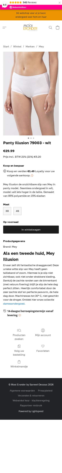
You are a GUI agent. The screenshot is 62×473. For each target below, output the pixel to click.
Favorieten (42, 350)
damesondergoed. (14, 303)
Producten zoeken (19, 336)
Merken (30, 46)
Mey (41, 46)
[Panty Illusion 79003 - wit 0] (31, 93)
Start (6, 46)
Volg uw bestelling (19, 352)
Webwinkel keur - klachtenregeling (31, 400)
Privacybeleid (45, 390)
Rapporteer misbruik (31, 405)
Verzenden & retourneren (31, 395)
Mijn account (43, 335)
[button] (31, 27)
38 (7, 210)
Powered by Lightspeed (31, 411)
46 (17, 210)
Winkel (17, 46)
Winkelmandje (19, 366)
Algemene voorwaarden (22, 390)
